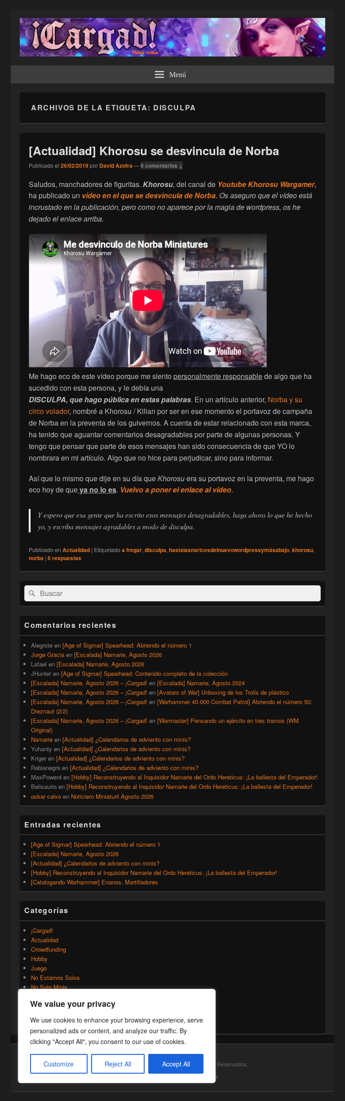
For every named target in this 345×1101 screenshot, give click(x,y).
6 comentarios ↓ (162, 165)
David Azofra (116, 165)
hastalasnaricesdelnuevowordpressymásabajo (229, 550)
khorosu (302, 550)
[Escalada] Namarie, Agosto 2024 (201, 683)
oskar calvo (46, 796)
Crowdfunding (48, 949)
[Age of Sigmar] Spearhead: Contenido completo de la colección (144, 673)
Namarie (42, 739)
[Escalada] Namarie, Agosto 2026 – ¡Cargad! (89, 683)
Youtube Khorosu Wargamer (265, 184)
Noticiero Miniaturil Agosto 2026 (112, 796)
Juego (39, 968)
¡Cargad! (42, 930)
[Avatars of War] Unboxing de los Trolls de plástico (223, 692)
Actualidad (76, 550)
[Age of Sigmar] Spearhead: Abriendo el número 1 (127, 645)
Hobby (39, 958)
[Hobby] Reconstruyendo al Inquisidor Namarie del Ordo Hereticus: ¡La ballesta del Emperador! (194, 777)
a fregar (132, 550)
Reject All (118, 1063)
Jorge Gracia (47, 654)
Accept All (176, 1063)
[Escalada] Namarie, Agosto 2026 (118, 654)
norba (36, 558)
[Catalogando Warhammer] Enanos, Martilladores (94, 882)
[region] (117, 1036)
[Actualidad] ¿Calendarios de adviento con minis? (126, 739)
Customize (59, 1063)
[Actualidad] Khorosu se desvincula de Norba (154, 150)
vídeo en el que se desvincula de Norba (149, 195)
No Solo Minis (49, 987)
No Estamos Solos (55, 977)
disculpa (155, 550)
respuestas (64, 558)
